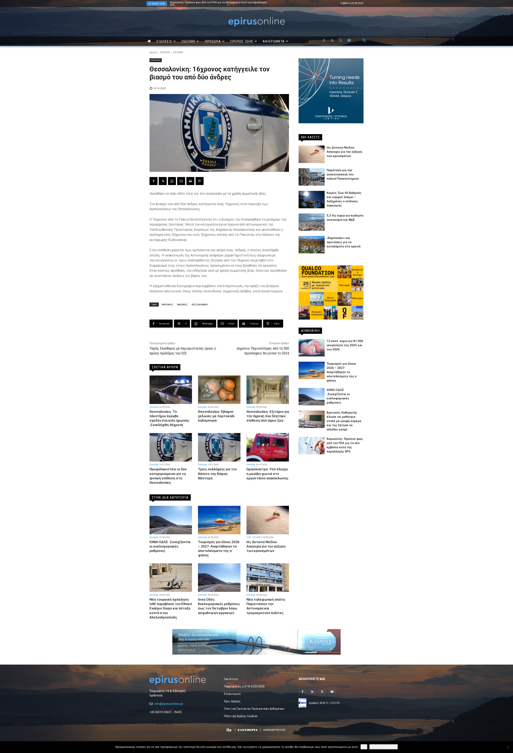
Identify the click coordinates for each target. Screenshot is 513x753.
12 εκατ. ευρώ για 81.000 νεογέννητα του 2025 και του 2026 (345, 345)
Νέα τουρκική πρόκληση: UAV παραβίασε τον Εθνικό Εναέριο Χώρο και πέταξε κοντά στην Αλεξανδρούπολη (170, 608)
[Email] (181, 181)
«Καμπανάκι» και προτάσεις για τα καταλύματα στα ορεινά (344, 242)
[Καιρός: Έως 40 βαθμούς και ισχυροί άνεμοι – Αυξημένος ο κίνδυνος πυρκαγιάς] (312, 199)
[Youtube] (349, 40)
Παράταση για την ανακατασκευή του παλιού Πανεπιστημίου (343, 174)
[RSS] (332, 40)
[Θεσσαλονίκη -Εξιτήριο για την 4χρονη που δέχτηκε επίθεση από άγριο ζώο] (267, 389)
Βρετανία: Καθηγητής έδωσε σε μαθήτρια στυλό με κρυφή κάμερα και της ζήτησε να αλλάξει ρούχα (344, 421)
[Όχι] (508, 747)
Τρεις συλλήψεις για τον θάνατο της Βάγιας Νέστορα (217, 473)
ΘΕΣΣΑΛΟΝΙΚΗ (200, 304)
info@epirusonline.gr (168, 704)
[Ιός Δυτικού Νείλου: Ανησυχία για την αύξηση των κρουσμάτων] (267, 520)
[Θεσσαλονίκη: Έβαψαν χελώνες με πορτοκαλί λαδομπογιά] (219, 389)
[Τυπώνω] (190, 181)
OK (364, 746)
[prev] (283, 3)
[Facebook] (324, 40)
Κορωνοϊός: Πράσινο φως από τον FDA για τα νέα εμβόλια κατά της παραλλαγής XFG (214, 3)
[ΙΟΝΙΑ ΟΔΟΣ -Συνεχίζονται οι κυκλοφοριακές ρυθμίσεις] (170, 520)
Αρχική (153, 52)
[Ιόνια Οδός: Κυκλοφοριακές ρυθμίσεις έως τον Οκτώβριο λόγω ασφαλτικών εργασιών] (219, 577)
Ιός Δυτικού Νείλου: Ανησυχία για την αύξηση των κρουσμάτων (266, 546)
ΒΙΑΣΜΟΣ (182, 304)
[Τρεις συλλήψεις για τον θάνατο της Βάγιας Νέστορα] (219, 447)
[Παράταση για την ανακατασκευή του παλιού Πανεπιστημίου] (312, 177)
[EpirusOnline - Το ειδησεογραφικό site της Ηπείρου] (256, 21)
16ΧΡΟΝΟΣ (167, 304)
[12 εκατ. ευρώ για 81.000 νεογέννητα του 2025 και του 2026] (312, 347)
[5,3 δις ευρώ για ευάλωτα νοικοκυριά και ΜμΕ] (312, 222)
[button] (364, 41)
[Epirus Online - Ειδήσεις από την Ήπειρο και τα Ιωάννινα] (181, 680)
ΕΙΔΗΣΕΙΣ (165, 52)
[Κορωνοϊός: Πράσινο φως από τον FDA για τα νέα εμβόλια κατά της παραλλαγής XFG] (312, 445)
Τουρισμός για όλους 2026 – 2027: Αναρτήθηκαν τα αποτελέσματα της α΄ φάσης (218, 2)
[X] (340, 40)
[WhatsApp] (172, 181)
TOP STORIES (254, 537)
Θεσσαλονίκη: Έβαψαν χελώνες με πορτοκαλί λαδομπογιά (216, 416)
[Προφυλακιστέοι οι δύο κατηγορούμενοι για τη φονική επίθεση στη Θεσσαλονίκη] (170, 447)
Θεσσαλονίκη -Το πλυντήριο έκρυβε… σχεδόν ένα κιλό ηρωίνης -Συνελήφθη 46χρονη (169, 418)
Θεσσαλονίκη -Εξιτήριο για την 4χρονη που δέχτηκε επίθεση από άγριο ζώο (267, 416)
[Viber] (200, 181)
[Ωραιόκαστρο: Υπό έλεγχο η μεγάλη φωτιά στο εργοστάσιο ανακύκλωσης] (267, 447)
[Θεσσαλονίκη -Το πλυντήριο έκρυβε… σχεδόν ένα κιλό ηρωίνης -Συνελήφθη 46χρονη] (170, 389)
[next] (289, 3)
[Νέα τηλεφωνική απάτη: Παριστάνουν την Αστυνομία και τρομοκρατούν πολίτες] (267, 577)
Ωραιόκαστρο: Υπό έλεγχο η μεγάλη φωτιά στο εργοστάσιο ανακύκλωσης (267, 473)
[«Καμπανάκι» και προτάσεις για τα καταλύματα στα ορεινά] (312, 244)
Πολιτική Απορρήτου (383, 746)
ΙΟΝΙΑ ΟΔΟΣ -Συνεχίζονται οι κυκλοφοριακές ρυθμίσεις (170, 546)
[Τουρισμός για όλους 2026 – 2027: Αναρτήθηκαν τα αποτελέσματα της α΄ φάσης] (219, 520)
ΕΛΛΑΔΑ (178, 52)
